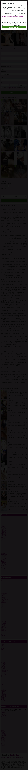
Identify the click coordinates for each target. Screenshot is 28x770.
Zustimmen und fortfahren (14, 27)
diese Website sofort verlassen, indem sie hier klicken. (13, 16)
